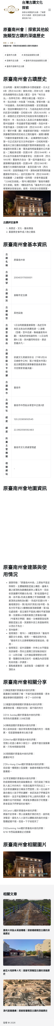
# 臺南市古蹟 (10, 55)
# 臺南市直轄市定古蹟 (14, 66)
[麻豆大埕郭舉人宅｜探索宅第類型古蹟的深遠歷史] (27, 952)
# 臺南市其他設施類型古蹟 (35, 60)
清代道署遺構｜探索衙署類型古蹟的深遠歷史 (25, 1010)
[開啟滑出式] (49, 10)
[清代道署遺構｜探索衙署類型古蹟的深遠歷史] (27, 993)
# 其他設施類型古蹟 (30, 55)
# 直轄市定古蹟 (11, 60)
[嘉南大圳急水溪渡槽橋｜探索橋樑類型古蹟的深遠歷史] (27, 912)
